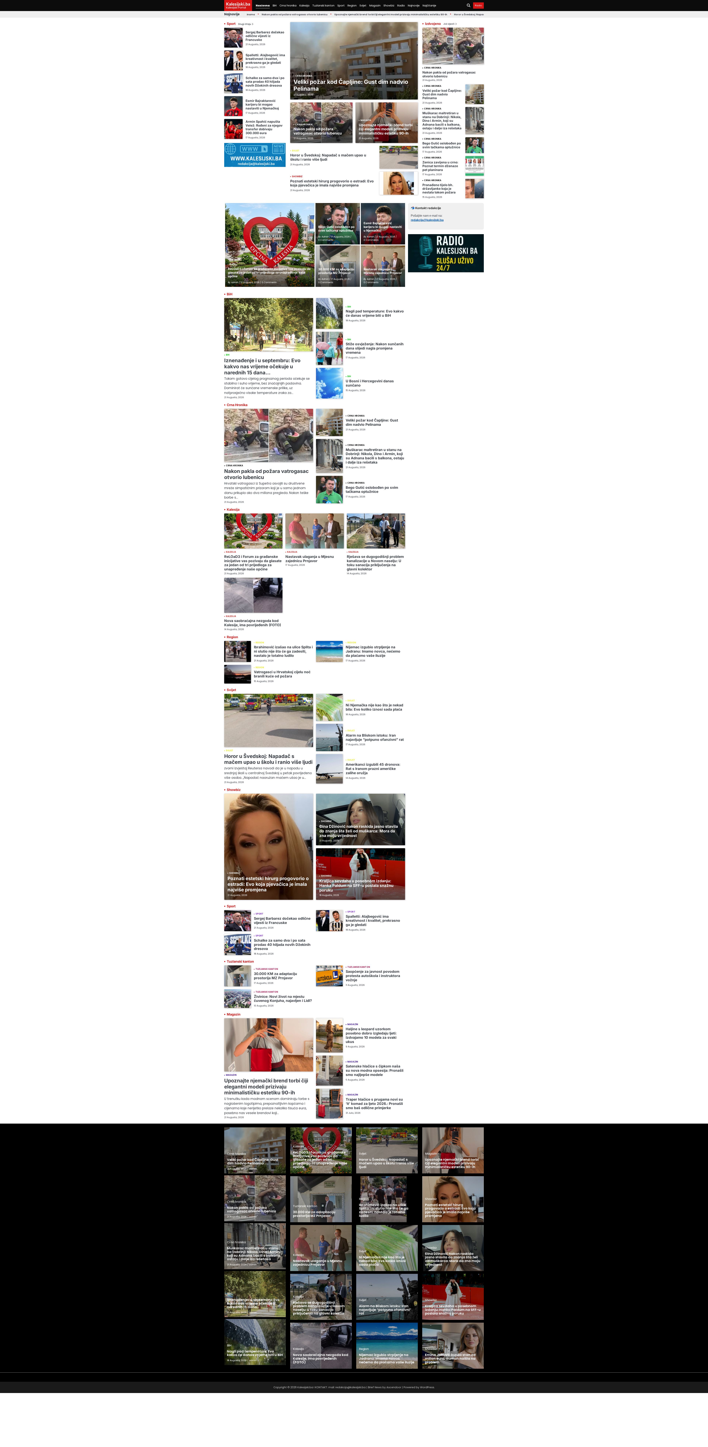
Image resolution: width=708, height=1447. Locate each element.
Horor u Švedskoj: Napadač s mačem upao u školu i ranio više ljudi (427, 14)
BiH (275, 5)
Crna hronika (288, 5)
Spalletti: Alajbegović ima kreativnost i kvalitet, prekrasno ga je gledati (265, 58)
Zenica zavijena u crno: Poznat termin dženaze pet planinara (440, 166)
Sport (341, 5)
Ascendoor (393, 1387)
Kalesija (304, 5)
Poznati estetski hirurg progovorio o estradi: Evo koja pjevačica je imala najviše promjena (332, 183)
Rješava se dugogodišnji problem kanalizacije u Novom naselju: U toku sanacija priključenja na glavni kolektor (375, 563)
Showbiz (389, 5)
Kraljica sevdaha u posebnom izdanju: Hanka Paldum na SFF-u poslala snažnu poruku (356, 886)
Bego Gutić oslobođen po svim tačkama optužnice (441, 145)
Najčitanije (429, 5)
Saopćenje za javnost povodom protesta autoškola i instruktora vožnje (373, 975)
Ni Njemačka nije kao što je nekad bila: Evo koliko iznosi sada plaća (374, 707)
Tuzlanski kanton (323, 5)
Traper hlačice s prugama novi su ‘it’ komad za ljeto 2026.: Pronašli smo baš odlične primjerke (374, 1103)
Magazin (375, 5)
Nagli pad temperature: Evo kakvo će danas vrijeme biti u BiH (375, 313)
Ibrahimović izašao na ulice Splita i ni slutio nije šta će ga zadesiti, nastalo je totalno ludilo (283, 651)
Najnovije (414, 5)
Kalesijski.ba (238, 3)
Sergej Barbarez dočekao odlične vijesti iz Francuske (265, 35)
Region (352, 5)
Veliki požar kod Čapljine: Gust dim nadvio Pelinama (351, 85)
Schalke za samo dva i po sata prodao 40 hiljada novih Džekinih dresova (265, 81)
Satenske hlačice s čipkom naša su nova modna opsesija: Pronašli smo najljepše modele (374, 1070)
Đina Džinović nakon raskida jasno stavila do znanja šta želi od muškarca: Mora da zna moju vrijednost (358, 831)
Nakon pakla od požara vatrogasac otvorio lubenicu (318, 131)
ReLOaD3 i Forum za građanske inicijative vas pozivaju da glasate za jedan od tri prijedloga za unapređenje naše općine (253, 563)
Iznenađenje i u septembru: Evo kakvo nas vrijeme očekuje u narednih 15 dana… (262, 366)
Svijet (363, 5)
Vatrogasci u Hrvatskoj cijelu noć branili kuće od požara (282, 674)
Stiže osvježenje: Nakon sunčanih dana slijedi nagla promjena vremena (375, 348)
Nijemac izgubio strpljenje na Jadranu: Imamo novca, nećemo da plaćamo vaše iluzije (373, 651)
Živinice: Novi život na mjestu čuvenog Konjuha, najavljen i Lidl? (283, 999)
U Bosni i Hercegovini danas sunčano (370, 383)
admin (253, 1168)
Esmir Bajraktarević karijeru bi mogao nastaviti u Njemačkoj (262, 104)
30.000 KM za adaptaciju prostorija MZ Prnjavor (275, 976)
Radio (401, 5)
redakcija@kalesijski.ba (427, 220)
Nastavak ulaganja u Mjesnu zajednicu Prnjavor (309, 559)
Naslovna (263, 5)
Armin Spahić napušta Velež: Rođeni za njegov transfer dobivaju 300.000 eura (264, 127)
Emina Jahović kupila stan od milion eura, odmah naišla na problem (450, 1358)
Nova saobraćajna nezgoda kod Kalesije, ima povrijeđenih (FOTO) (252, 623)
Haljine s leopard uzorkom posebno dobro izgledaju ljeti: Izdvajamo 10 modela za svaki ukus (371, 1035)
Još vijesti (448, 24)
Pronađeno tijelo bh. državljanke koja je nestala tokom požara (439, 188)
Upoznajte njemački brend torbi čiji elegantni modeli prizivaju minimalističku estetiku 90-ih (322, 14)
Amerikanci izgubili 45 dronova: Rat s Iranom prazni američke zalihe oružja (373, 768)
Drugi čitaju (244, 24)
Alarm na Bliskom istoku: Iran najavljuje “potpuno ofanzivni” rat (375, 737)
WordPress (427, 1387)
